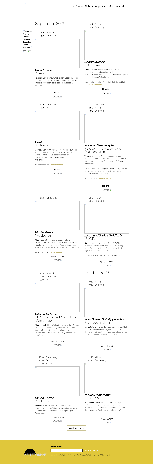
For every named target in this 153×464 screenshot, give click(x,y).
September (27, 34)
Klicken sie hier (56, 165)
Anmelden (91, 450)
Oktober (26, 37)
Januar (25, 45)
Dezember (27, 42)
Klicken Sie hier (96, 84)
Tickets (89, 6)
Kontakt (120, 6)
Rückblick (29, 32)
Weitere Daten (76, 428)
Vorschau (26, 48)
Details (56, 96)
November (27, 39)
